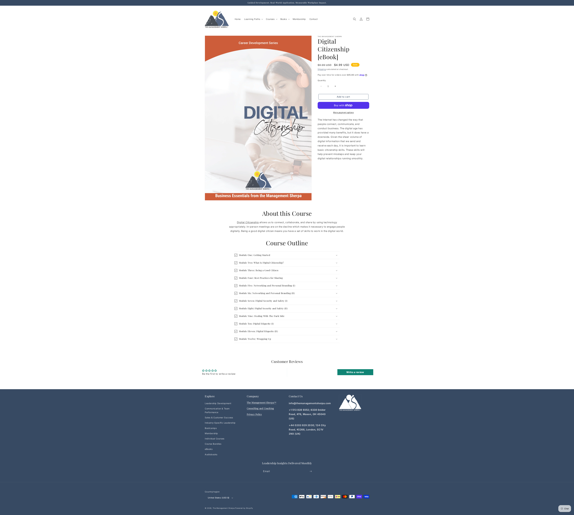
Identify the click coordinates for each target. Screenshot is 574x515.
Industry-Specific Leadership (220, 422)
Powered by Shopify (244, 508)
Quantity (322, 80)
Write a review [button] (355, 372)
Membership (211, 433)
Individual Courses (214, 438)
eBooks (209, 449)
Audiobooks (211, 454)
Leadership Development (218, 403)
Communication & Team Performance (217, 410)
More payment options (343, 112)
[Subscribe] (310, 471)
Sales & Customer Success (219, 417)
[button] (253, 19)
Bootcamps (211, 428)
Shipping (322, 69)
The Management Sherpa (224, 508)
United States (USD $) (218, 497)
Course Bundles (213, 444)
